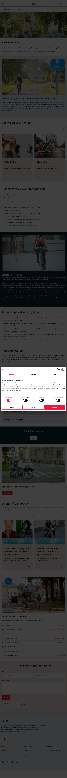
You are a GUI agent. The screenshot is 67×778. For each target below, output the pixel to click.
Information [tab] (33, 374)
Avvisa (12, 407)
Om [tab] (55, 374)
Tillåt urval (33, 407)
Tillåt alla (54, 407)
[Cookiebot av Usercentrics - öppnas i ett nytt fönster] (58, 369)
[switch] (25, 400)
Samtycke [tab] (11, 374)
